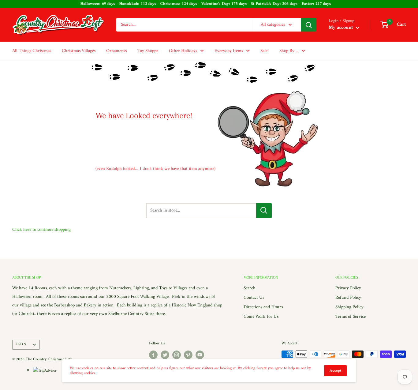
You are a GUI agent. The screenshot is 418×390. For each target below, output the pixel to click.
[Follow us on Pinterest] (188, 355)
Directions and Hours (263, 307)
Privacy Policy (348, 288)
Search (250, 288)
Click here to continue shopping (41, 230)
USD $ (21, 344)
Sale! (264, 51)
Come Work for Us (261, 317)
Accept (335, 370)
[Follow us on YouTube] (200, 355)
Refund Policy (348, 298)
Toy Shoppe (147, 51)
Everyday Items (229, 51)
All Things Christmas (31, 51)
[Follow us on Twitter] (165, 355)
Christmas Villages (78, 51)
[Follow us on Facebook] (153, 355)
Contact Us (254, 298)
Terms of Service (350, 317)
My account (341, 28)
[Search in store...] (264, 210)
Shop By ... (288, 51)
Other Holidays (183, 51)
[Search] (308, 25)
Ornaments (116, 51)
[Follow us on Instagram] (176, 355)
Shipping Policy (349, 307)
